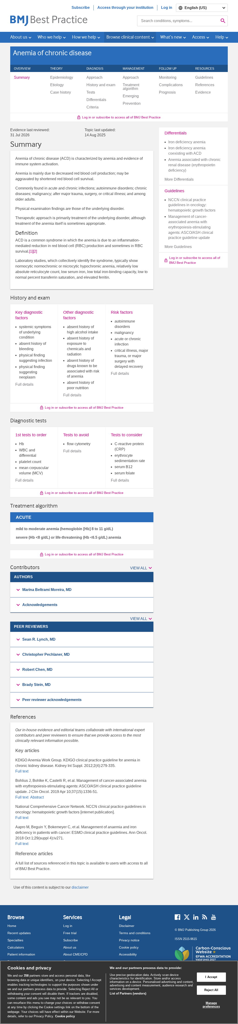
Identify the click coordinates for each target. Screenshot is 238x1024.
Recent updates (19, 933)
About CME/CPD (75, 954)
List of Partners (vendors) (128, 993)
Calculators (15, 947)
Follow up (170, 68)
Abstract (36, 797)
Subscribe (81, 8)
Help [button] (219, 37)
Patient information (21, 954)
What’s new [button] (171, 37)
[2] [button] (35, 251)
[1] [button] (31, 251)
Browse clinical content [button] (128, 37)
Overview (25, 68)
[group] (81, 589)
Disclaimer (126, 926)
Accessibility (128, 954)
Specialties (15, 940)
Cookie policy (129, 947)
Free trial (69, 933)
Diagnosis (97, 68)
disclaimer (80, 887)
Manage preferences (211, 1004)
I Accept (211, 977)
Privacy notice (129, 940)
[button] (141, 568)
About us (69, 947)
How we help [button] (84, 37)
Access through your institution (125, 8)
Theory (59, 68)
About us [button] (18, 37)
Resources (207, 68)
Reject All (211, 990)
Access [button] (198, 37)
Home (11, 926)
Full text (21, 771)
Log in (166, 8)
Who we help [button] (50, 37)
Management (136, 68)
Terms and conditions (134, 933)
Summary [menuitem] (22, 77)
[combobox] (177, 21)
